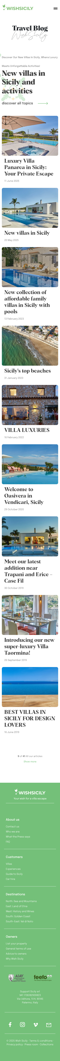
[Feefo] (43, 978)
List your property (16, 943)
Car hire (10, 879)
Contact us (12, 826)
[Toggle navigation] (56, 7)
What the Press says (18, 836)
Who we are (13, 831)
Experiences (13, 869)
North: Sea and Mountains (21, 901)
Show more (30, 762)
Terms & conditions (40, 1041)
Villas (9, 864)
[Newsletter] (48, 1026)
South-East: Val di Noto (19, 921)
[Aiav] (17, 978)
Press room (31, 1044)
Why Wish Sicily (14, 959)
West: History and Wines (20, 911)
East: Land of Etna (16, 906)
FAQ (8, 842)
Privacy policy (15, 1044)
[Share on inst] (22, 1026)
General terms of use (18, 948)
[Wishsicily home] (30, 793)
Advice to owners (16, 954)
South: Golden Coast (18, 916)
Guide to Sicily (14, 874)
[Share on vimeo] (35, 1026)
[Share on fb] (10, 1026)
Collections (46, 1044)
